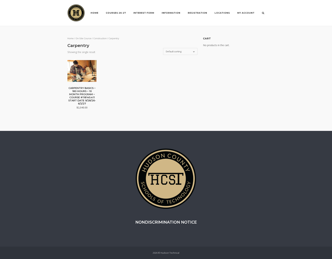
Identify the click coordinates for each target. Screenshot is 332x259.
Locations (222, 13)
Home (94, 13)
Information (171, 13)
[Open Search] (263, 13)
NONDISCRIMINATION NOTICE (166, 222)
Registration (197, 13)
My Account (246, 13)
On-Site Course (83, 38)
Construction (100, 38)
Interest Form (143, 13)
